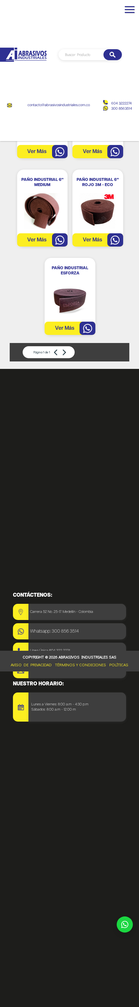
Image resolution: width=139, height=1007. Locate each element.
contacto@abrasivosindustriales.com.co (58, 105)
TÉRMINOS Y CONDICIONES (80, 664)
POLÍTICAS (118, 664)
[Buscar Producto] (112, 54)
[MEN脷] (130, 12)
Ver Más (37, 151)
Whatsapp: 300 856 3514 (54, 631)
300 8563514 (121, 108)
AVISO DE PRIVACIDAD (31, 664)
